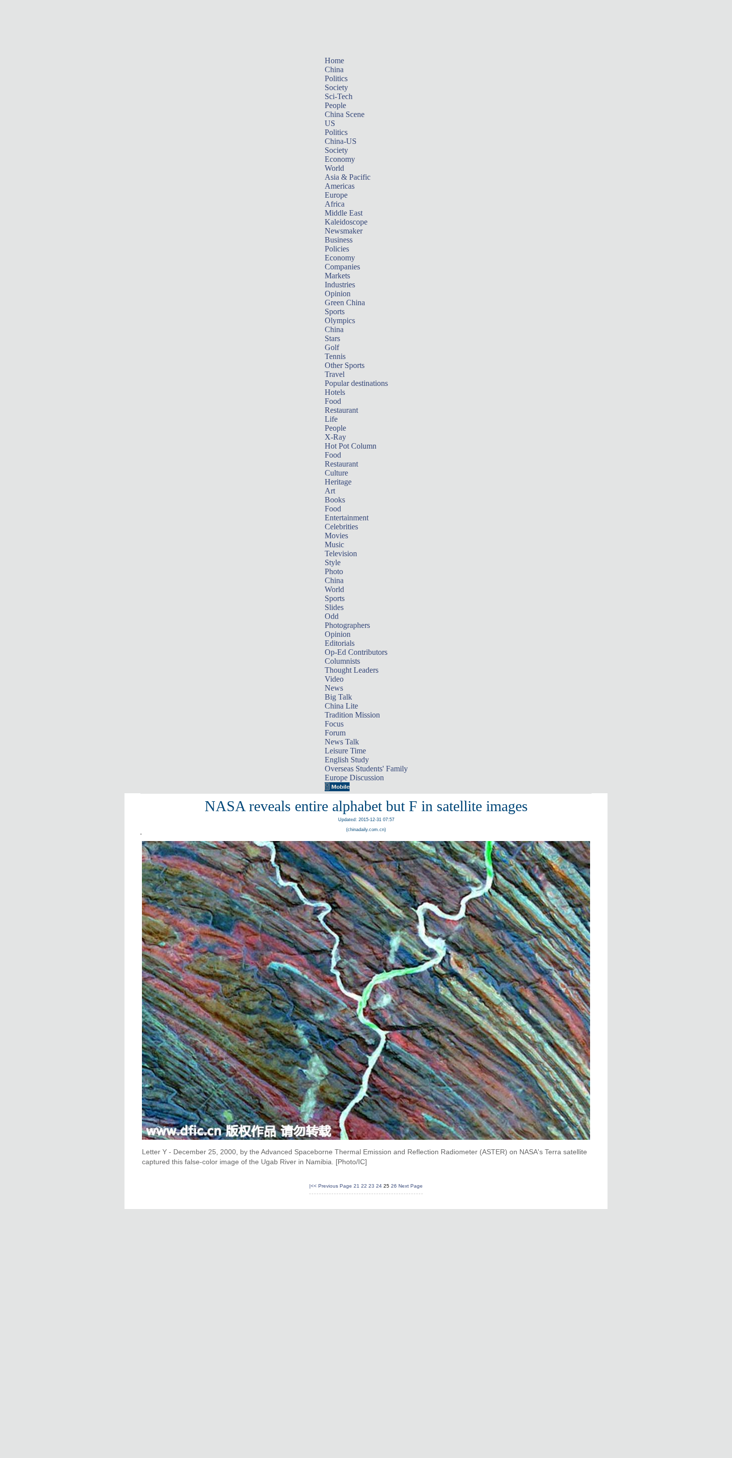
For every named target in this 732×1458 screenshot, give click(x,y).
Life (331, 419)
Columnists (342, 661)
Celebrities (341, 526)
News (334, 688)
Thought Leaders (351, 670)
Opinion (338, 293)
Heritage (338, 482)
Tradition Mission (352, 715)
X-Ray (335, 437)
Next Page (410, 1186)
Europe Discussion (354, 777)
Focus (334, 724)
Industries (340, 284)
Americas (340, 186)
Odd (332, 616)
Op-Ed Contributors (356, 652)
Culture (336, 473)
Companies (342, 266)
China (334, 69)
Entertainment (346, 517)
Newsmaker (344, 231)
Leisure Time (345, 750)
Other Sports (345, 365)
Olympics (340, 320)
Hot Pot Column (350, 446)
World (334, 168)
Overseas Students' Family (366, 768)
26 (394, 1186)
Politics (336, 78)
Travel (335, 374)
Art (330, 490)
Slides (334, 607)
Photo (334, 571)
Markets (337, 275)
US (330, 123)
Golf (332, 347)
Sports (335, 311)
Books (335, 499)
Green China (345, 302)
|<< (313, 1186)
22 (364, 1186)
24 (379, 1186)
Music (334, 544)
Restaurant (341, 410)
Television (341, 553)
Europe (336, 195)
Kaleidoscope (346, 222)
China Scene (345, 114)
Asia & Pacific (347, 177)
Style (333, 562)
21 (357, 1186)
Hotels (335, 392)
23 (371, 1186)
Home (334, 60)
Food (333, 401)
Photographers (347, 625)
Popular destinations (356, 383)
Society (336, 87)
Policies (337, 248)
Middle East (344, 213)
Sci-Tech (339, 96)
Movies (336, 535)
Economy (340, 159)
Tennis (335, 356)
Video (334, 679)
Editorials (340, 643)
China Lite (341, 706)
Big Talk (338, 697)
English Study (347, 759)
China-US (341, 141)
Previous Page (335, 1186)
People (335, 105)
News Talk (342, 741)
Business (339, 240)
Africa (335, 204)
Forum (335, 733)
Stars (332, 338)
